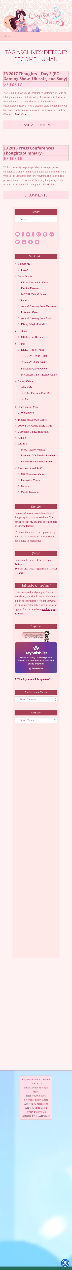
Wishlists (22, 443)
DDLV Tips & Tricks (32, 349)
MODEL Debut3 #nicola (34, 294)
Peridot (25, 300)
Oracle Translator (30, 492)
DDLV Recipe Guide (35, 355)
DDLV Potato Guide (35, 361)
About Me (26, 387)
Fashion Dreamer (30, 288)
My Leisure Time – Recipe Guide (39, 374)
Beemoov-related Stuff (30, 468)
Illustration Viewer (31, 480)
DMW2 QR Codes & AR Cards (35, 425)
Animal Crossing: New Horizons (38, 306)
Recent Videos (25, 381)
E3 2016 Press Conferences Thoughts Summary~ (29, 150)
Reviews (22, 331)
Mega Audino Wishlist (33, 449)
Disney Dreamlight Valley (35, 282)
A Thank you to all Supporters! (32, 679)
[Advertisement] (36, 843)
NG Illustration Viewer (33, 474)
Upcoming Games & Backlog (33, 431)
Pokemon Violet (29, 312)
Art (26, 399)
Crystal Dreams (30, 1079)
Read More (20, 114)
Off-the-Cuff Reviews (32, 337)
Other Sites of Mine (28, 407)
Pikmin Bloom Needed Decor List (39, 461)
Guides (21, 343)
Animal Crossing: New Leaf (36, 318)
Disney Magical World (33, 324)
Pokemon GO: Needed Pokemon (38, 455)
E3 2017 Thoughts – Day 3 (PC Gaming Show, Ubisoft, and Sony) (35, 76)
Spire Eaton (41, 1107)
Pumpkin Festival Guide (34, 368)
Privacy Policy (33, 1111)
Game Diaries (25, 276)
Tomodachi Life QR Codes (32, 419)
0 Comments (36, 194)
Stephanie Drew (32, 1099)
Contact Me (24, 263)
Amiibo (22, 437)
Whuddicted (27, 412)
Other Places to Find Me (37, 393)
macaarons (42, 1103)
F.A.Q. (24, 269)
